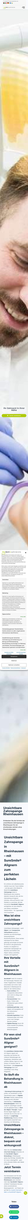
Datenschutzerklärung (15, 668)
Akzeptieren (14, 656)
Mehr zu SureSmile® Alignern (12, 1192)
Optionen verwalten (14, 665)
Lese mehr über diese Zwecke (21, 653)
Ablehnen (14, 660)
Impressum (23, 668)
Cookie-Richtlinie (6, 668)
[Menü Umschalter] (23, 7)
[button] (25, 552)
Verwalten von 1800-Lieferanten (9, 653)
